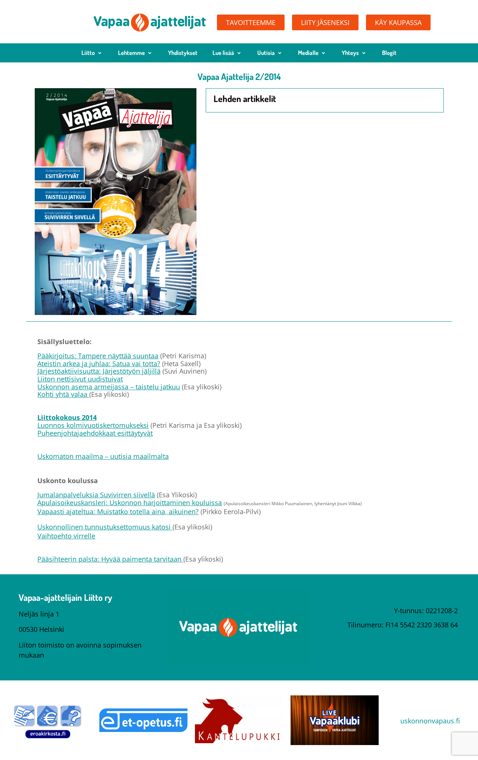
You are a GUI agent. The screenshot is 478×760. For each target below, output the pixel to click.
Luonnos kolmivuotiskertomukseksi (93, 425)
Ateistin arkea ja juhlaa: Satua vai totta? (98, 363)
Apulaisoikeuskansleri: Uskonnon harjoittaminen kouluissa (129, 502)
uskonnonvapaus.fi (430, 720)
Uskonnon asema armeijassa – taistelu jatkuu (108, 386)
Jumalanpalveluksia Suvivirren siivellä (96, 494)
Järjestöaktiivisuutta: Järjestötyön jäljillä (99, 371)
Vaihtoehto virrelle (66, 535)
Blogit (389, 52)
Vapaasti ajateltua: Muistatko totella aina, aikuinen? (118, 511)
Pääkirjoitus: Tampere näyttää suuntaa (97, 355)
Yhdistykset (183, 52)
